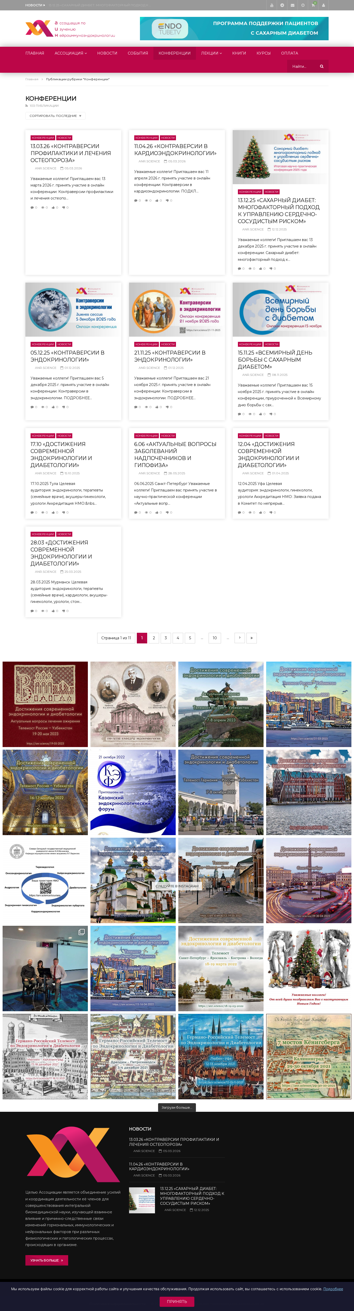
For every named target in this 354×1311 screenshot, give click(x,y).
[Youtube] (271, 5)
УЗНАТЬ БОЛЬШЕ (46, 1260)
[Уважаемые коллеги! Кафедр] (45, 880)
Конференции (175, 53)
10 (215, 638)
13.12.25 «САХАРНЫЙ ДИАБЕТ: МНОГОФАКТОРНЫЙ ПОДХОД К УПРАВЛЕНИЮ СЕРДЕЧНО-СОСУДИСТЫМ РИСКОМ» (100, 5)
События (138, 53)
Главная (34, 53)
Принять (177, 1301)
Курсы (264, 53)
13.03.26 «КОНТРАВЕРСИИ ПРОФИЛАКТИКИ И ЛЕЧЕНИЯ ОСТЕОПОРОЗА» (71, 153)
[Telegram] (282, 5)
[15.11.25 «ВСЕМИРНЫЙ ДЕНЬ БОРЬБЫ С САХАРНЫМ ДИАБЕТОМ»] (281, 310)
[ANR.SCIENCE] (70, 28)
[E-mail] (292, 5)
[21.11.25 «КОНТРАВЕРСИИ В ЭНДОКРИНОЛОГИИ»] (177, 310)
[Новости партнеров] (133, 792)
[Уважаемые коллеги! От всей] (308, 968)
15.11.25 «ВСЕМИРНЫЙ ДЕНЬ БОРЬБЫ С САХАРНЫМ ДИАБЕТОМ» (275, 360)
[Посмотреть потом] (303, 5)
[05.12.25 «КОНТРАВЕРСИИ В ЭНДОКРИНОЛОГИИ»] (73, 310)
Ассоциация (69, 53)
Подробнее (333, 1289)
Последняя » (251, 638)
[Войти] (323, 5)
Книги (239, 53)
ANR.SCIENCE (45, 168)
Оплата (289, 53)
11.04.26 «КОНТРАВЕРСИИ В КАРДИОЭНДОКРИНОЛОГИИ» (159, 1167)
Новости (107, 53)
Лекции (209, 53)
